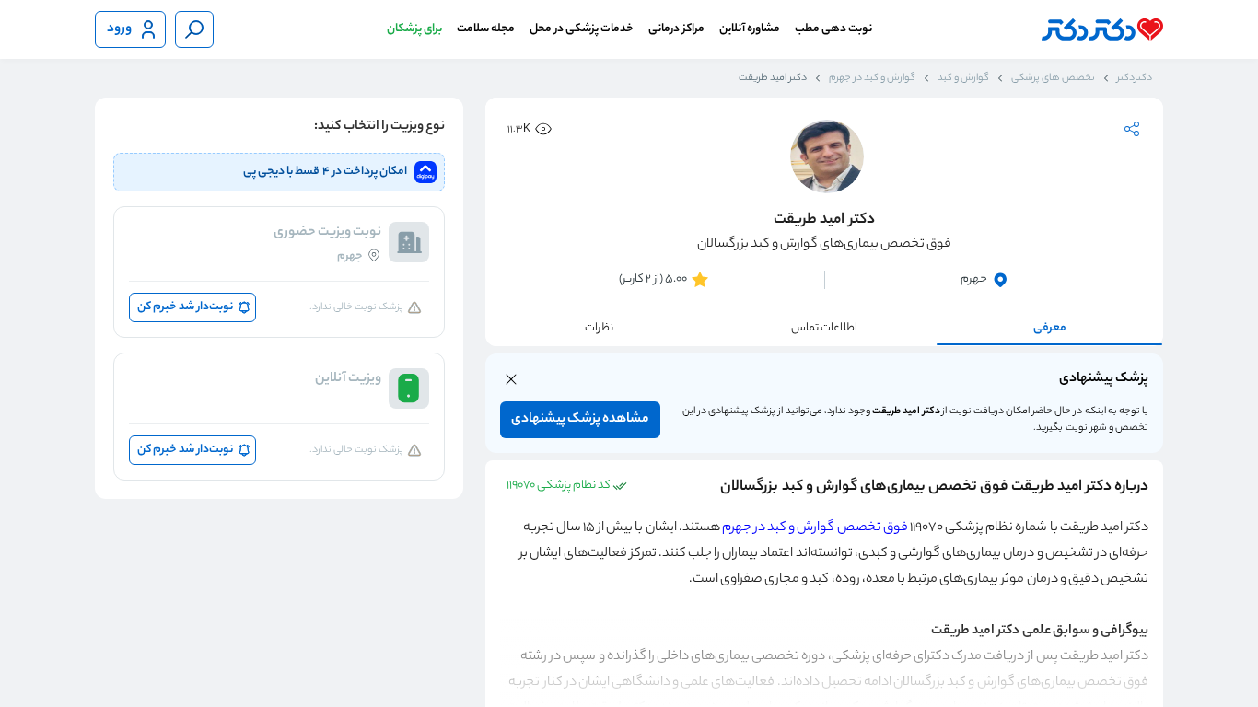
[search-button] (194, 29)
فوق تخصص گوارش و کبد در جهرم (815, 528)
